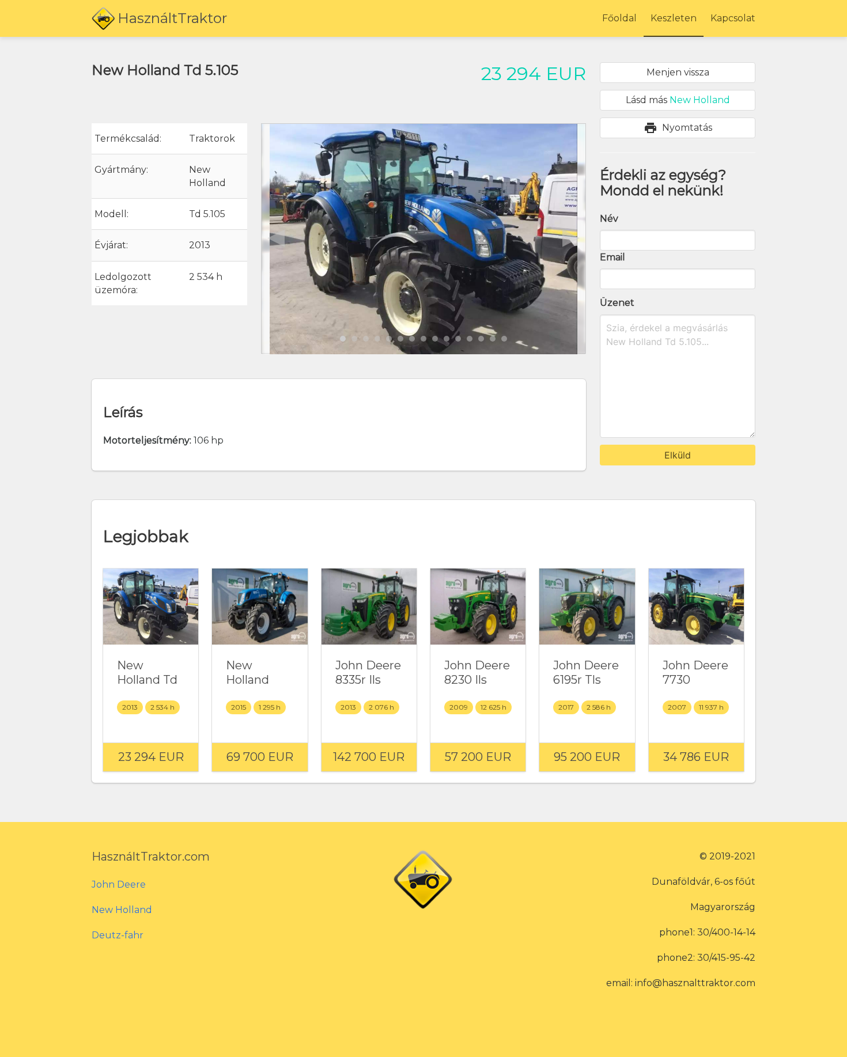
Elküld (677, 455)
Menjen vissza (677, 72)
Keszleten (674, 18)
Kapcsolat (732, 18)
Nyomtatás (678, 128)
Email (612, 257)
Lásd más (678, 99)
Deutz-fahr (117, 935)
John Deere (119, 884)
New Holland (122, 909)
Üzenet (617, 302)
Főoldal (619, 18)
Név (609, 218)
